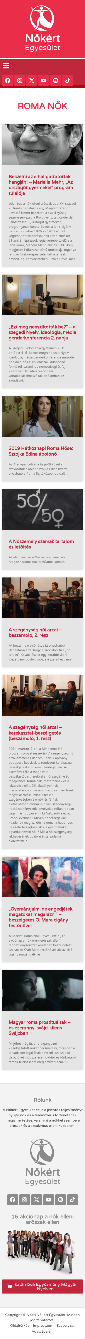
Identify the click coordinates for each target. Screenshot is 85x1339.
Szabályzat (66, 1325)
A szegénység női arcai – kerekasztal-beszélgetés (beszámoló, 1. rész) (35, 732)
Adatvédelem (43, 1331)
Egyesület (42, 47)
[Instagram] (19, 80)
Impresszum (43, 1325)
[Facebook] (7, 80)
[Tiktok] (67, 80)
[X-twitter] (31, 80)
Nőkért (42, 38)
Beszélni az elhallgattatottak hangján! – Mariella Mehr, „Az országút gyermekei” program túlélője (41, 185)
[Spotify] (55, 80)
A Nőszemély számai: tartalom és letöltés (41, 544)
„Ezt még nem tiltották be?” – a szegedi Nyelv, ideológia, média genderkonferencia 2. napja (42, 332)
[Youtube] (43, 80)
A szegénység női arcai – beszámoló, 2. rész (35, 632)
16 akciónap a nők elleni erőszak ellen (42, 1219)
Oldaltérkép (20, 1325)
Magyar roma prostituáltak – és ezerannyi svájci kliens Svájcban (40, 1027)
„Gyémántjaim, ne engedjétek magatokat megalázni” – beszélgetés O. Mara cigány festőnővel (40, 917)
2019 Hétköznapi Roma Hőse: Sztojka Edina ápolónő (41, 451)
